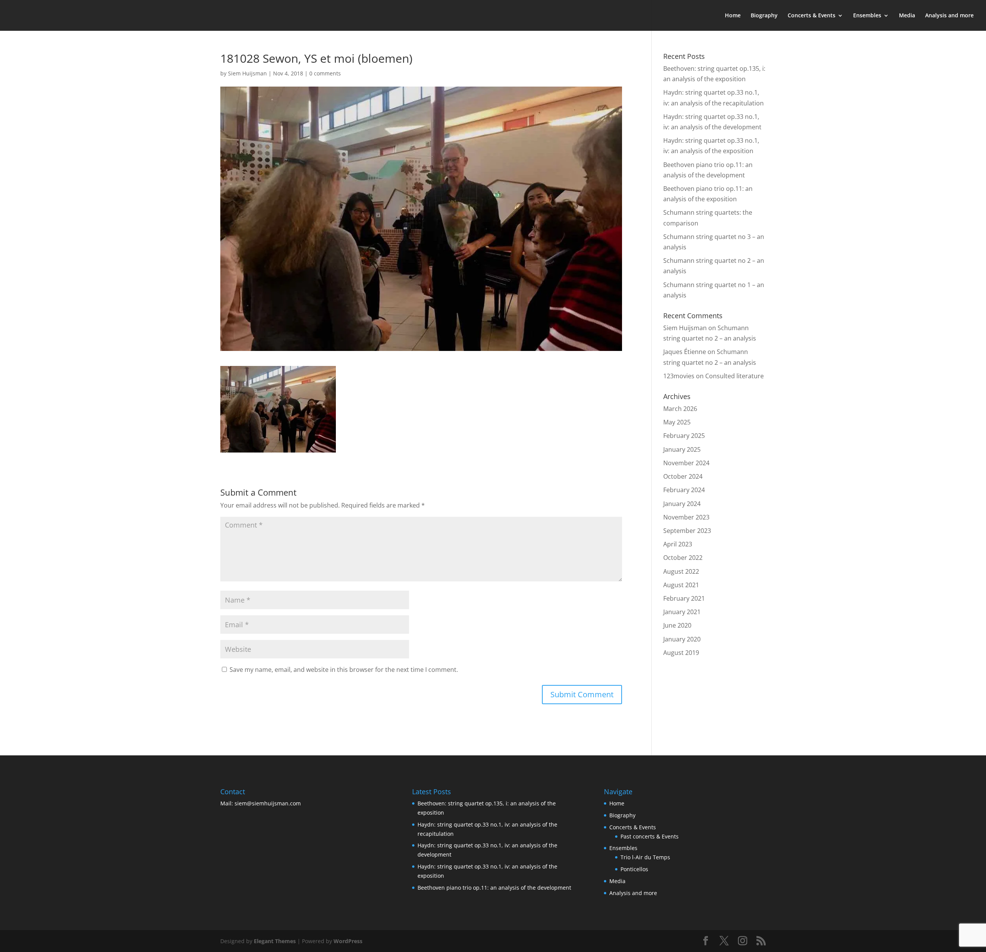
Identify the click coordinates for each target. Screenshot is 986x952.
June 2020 (677, 625)
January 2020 (682, 639)
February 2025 (684, 435)
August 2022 (681, 571)
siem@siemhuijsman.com (268, 803)
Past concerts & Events (649, 836)
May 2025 (677, 422)
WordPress (348, 941)
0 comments (325, 73)
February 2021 (684, 598)
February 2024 (684, 490)
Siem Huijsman (247, 73)
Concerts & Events (811, 16)
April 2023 (677, 544)
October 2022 (683, 557)
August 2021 (681, 585)
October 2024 (683, 476)
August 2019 (681, 652)
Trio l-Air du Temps (645, 857)
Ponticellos (634, 869)
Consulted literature (734, 376)
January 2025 (682, 449)
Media (907, 16)
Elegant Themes (275, 941)
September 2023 (687, 530)
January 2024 (682, 503)
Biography (764, 16)
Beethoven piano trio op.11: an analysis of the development (494, 887)
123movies (678, 376)
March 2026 (680, 408)
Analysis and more (949, 16)
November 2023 (686, 517)
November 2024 (686, 463)
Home (733, 16)
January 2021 (682, 612)
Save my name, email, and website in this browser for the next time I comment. (344, 669)
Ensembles (867, 16)
